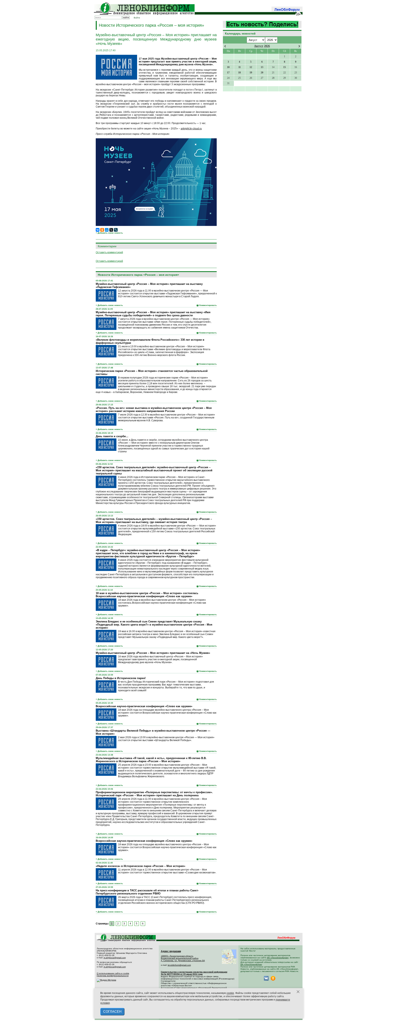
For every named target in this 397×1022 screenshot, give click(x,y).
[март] (225, 46)
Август (258, 46)
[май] (299, 46)
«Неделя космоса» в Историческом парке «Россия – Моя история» (140, 866)
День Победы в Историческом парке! (121, 678)
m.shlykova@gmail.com (115, 957)
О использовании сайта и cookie (113, 973)
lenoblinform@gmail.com (179, 965)
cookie (230, 993)
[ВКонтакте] (97, 230)
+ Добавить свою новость (109, 233)
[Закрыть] (298, 992)
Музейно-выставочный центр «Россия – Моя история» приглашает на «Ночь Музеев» (153, 652)
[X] (111, 230)
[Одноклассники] (102, 230)
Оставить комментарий (109, 252)
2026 (267, 46)
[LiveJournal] (116, 230)
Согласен (112, 1011)
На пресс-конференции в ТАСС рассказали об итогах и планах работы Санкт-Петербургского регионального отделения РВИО (147, 892)
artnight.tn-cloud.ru (191, 128)
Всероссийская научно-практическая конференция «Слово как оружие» (144, 706)
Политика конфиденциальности (113, 975)
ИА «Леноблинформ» (278, 957)
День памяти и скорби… (112, 436)
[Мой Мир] (107, 230)
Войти (137, 18)
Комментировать (208, 305)
